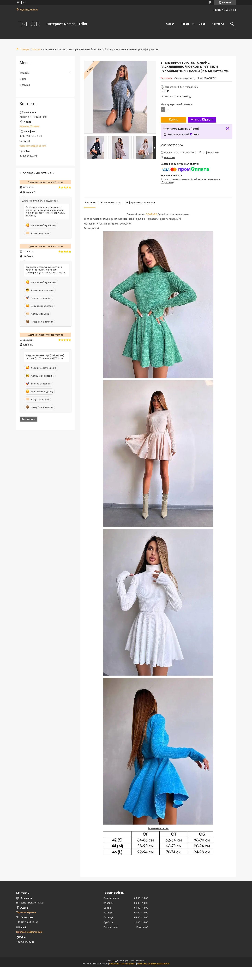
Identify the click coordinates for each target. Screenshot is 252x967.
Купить (173, 119)
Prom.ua (141, 960)
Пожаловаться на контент (122, 964)
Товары (185, 23)
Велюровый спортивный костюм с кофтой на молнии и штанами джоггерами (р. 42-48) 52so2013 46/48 (45, 270)
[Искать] (231, 24)
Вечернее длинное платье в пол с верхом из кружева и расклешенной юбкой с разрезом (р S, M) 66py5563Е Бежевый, (45, 211)
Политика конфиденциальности (153, 964)
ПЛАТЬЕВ (151, 214)
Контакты (218, 23)
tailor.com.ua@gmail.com (33, 146)
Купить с (196, 119)
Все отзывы (28, 419)
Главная (169, 23)
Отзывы (25, 84)
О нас (202, 23)
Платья (36, 49)
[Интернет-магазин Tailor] (29, 24)
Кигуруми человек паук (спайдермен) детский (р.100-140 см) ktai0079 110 (45, 356)
